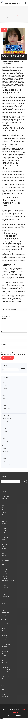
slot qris (17, 55)
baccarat (4, 493)
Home (9, 15)
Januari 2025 (5, 445)
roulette (4, 548)
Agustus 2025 (5, 421)
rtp (2, 551)
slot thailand (5, 599)
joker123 (4, 512)
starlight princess (6, 612)
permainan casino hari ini (8, 541)
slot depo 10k (5, 585)
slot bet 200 (5, 576)
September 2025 (6, 418)
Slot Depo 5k (7, 56)
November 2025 (6, 412)
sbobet (3, 553)
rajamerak (4, 544)
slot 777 (4, 571)
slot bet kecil (5, 578)
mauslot (4, 532)
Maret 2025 (5, 438)
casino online (5, 498)
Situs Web (3, 344)
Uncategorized (5, 615)
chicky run (4, 503)
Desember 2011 (6, 464)
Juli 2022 (4, 461)
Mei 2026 (4, 392)
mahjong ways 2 (5, 528)
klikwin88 (4, 519)
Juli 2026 (4, 385)
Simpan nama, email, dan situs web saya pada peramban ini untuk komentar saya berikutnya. (13, 353)
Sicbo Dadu (4, 564)
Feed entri (4, 692)
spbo (3, 610)
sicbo (3, 562)
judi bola (4, 516)
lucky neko (4, 521)
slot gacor (4, 589)
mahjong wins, (5, 530)
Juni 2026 (4, 388)
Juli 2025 (4, 425)
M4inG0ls (5, 55)
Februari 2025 (5, 441)
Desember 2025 (6, 408)
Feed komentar (5, 694)
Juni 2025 (4, 428)
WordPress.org (5, 696)
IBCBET (3, 507)
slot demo (4, 583)
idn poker (4, 509)
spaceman (4, 603)
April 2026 (4, 395)
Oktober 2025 (5, 415)
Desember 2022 (6, 458)
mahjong (4, 523)
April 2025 (4, 435)
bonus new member (6, 496)
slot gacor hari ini (6, 592)
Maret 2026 (5, 398)
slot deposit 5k (14, 56)
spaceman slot (5, 608)
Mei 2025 (4, 431)
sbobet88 (4, 555)
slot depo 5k (15, 15)
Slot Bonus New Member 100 (9, 580)
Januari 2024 (5, 455)
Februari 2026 (5, 402)
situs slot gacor (5, 569)
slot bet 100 (5, 573)
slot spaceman (5, 596)
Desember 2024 (6, 448)
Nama (3, 331)
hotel (3, 505)
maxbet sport (5, 537)
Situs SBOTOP (5, 567)
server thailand (5, 560)
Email (3, 338)
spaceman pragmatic (7, 605)
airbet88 (4, 491)
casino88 (4, 500)
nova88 (3, 539)
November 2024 (6, 451)
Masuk (3, 689)
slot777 (3, 601)
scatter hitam (5, 557)
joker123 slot (5, 514)
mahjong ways (5, 525)
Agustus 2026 (5, 382)
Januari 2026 (5, 405)
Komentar (4, 318)
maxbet (3, 535)
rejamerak (4, 546)
